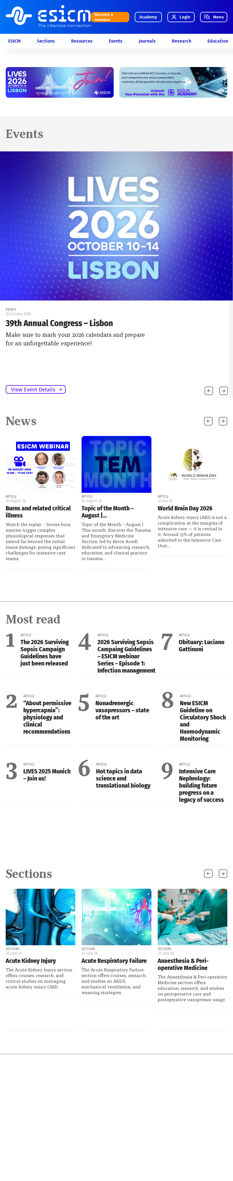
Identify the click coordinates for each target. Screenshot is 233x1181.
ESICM (14, 41)
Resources (82, 41)
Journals (147, 41)
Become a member (103, 17)
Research (181, 41)
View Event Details (33, 389)
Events (115, 41)
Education (217, 41)
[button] (223, 391)
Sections (46, 41)
